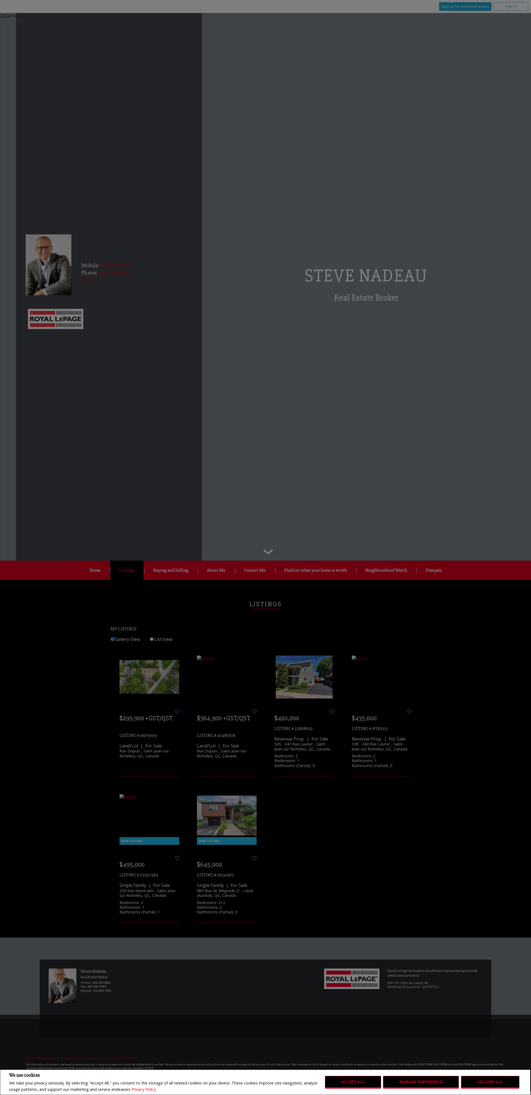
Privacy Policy (144, 1089)
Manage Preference (421, 1082)
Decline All (490, 1082)
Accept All (353, 1082)
